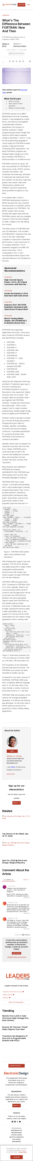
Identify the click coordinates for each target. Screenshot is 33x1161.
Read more (27, 897)
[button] (3, 4)
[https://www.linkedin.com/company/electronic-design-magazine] (15, 1122)
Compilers (5, 15)
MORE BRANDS (16, 1141)
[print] (30, 61)
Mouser (5, 998)
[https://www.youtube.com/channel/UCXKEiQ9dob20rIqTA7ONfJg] (20, 1122)
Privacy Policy (23, 1152)
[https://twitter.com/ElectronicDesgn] (17, 1122)
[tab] (8, 879)
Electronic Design (19, 46)
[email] (23, 61)
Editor (13, 767)
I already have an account (16, 957)
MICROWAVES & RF (16, 1130)
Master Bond (7, 995)
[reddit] (20, 61)
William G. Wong (14, 756)
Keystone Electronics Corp (12, 992)
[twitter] (16, 61)
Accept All (16, 1157)
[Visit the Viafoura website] (26, 935)
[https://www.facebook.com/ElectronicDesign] (12, 1122)
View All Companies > (16, 1002)
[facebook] (10, 61)
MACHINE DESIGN (16, 1132)
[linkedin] (13, 61)
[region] (16, 907)
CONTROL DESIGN (16, 1135)
